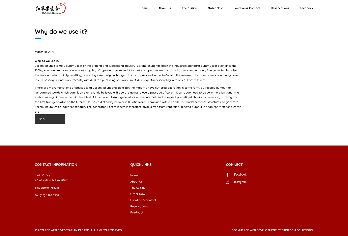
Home (144, 8)
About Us (164, 8)
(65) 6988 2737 (49, 195)
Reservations (280, 8)
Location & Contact (247, 8)
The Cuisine (189, 8)
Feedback (306, 8)
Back (42, 119)
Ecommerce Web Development (254, 230)
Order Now (215, 8)
